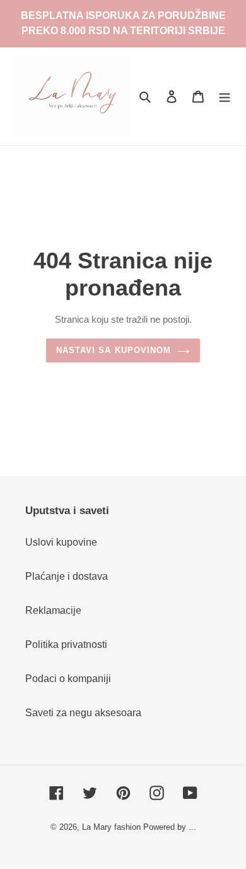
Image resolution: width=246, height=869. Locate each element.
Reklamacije (53, 610)
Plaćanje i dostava (66, 576)
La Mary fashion (111, 827)
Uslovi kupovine (61, 542)
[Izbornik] (224, 96)
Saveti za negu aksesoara (83, 712)
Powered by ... (169, 827)
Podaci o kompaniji (68, 678)
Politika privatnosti (66, 644)
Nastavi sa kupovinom (113, 350)
